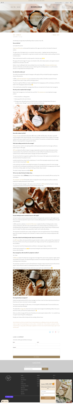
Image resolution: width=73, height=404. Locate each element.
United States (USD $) (58, 2)
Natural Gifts (22, 393)
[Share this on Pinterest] (56, 332)
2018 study (44, 184)
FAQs (53, 377)
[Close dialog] (71, 381)
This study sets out (41, 92)
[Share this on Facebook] (53, 332)
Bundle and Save (23, 383)
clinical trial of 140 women (31, 224)
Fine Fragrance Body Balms (24, 385)
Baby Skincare (23, 387)
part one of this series (18, 48)
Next (58, 34)
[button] (15, 7)
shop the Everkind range (49, 325)
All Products (22, 377)
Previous (54, 34)
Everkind (8, 399)
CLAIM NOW (48, 398)
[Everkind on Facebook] (1, 2)
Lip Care (22, 381)
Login (67, 2)
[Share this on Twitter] (50, 332)
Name (14, 342)
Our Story (38, 377)
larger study (16, 135)
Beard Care (22, 391)
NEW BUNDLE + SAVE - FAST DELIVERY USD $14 (36, 0)
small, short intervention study (23, 78)
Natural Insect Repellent (24, 389)
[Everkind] (36, 7)
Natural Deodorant (23, 379)
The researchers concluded (18, 179)
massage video (23, 308)
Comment (14, 347)
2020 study (16, 257)
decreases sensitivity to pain (51, 65)
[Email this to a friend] (58, 332)
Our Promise (38, 381)
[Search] (70, 7)
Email (38, 342)
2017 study (15, 150)
